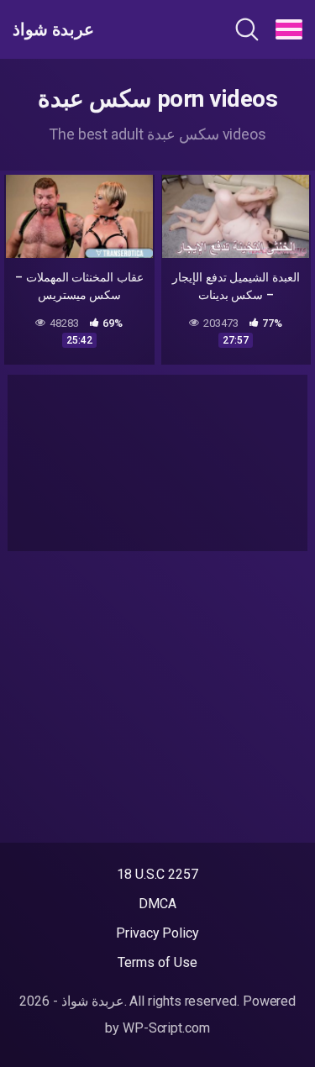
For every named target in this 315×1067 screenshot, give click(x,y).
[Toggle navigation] (289, 29)
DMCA (157, 904)
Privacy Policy (157, 933)
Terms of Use (157, 962)
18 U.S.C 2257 (157, 874)
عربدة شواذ (53, 29)
